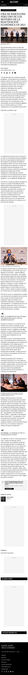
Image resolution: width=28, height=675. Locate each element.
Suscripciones (4, 669)
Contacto (3, 655)
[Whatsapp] (10, 73)
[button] (2, 2)
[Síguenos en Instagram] (8, 671)
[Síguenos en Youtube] (10, 671)
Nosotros (3, 657)
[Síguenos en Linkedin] (6, 671)
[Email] (15, 73)
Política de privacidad (6, 664)
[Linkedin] (7, 73)
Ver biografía (8, 498)
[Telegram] (12, 73)
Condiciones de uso (5, 666)
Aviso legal (4, 662)
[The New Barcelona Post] (8, 647)
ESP (26, 5)
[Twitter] (4, 73)
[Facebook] (2, 73)
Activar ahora (8, 488)
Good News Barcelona (8, 10)
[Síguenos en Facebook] (2, 671)
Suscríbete (3, 5)
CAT (24, 5)
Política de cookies (5, 659)
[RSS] (13, 671)
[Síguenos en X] (4, 671)
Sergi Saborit (4, 68)
